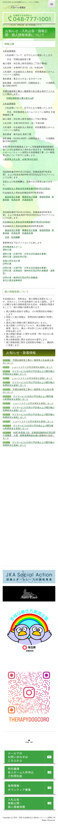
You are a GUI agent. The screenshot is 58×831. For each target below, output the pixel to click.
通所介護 (7, 250)
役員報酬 (15, 237)
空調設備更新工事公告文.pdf (19, 98)
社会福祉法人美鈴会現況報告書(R (19, 222)
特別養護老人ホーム (12, 247)
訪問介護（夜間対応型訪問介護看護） (21, 277)
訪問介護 (7, 264)
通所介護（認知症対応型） (16, 257)
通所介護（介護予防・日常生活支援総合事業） (25, 254)
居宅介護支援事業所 (12, 280)
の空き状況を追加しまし (40, 421)
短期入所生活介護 (11, 261)
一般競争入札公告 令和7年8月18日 (20, 159)
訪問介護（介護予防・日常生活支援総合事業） (25, 268)
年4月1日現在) (43, 222)
